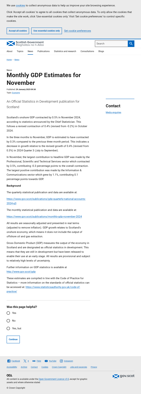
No (14, 320)
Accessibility (12, 367)
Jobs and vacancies (78, 367)
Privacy (94, 367)
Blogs (101, 51)
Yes (14, 313)
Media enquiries (113, 112)
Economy (16, 93)
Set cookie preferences (77, 30)
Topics (20, 51)
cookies (20, 5)
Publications (43, 51)
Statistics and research (65, 51)
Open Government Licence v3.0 (54, 379)
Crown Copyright (59, 367)
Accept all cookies (18, 30)
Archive (24, 367)
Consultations (87, 51)
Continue (13, 339)
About (9, 51)
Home (9, 60)
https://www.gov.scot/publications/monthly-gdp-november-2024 (44, 216)
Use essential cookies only (46, 30)
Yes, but (16, 328)
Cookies (44, 367)
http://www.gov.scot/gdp (21, 271)
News (30, 51)
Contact (34, 367)
